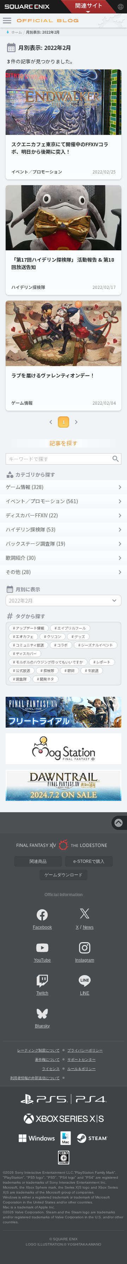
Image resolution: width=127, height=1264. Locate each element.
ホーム (16, 32)
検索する (115, 459)
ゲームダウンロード (63, 874)
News (88, 927)
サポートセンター (81, 1059)
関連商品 (38, 861)
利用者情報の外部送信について (35, 1078)
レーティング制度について (38, 1050)
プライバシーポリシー (85, 1050)
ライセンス (51, 1069)
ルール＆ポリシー (81, 1069)
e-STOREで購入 (88, 861)
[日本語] (120, 6)
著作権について (47, 1059)
